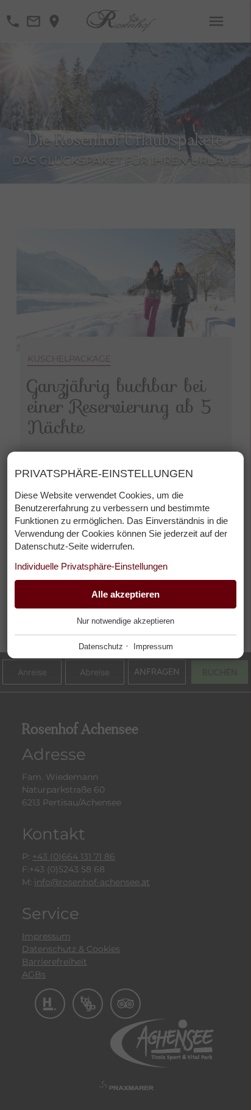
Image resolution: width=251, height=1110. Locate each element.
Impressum (153, 646)
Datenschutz (101, 646)
